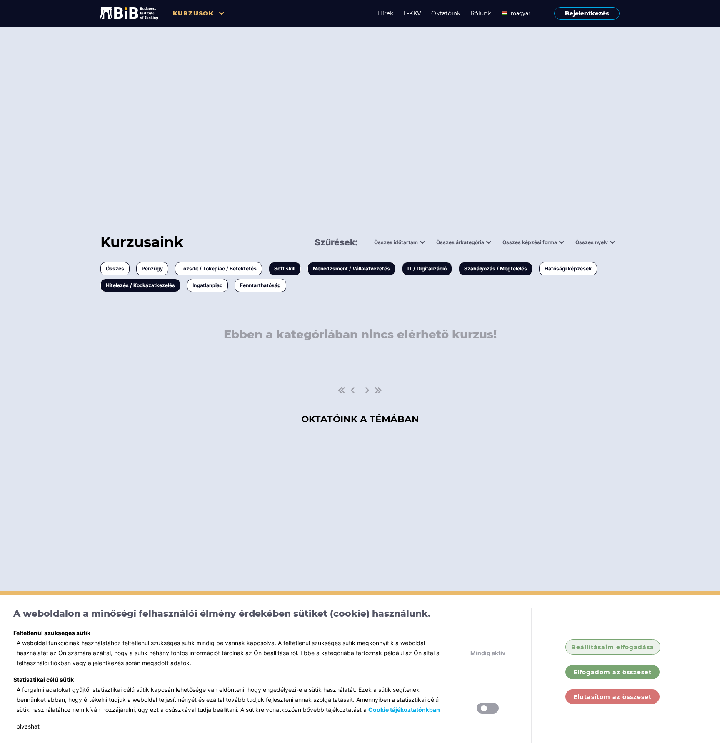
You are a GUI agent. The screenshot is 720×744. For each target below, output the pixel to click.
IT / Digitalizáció (427, 268)
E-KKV (412, 13)
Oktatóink (445, 13)
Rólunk (480, 13)
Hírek (385, 13)
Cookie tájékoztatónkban (404, 709)
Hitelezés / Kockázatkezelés (140, 285)
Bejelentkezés (587, 13)
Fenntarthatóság (260, 285)
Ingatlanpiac (207, 285)
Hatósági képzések (568, 268)
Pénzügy (152, 268)
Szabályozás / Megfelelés (495, 268)
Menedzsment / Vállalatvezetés (351, 268)
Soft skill (284, 268)
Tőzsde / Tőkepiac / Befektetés (218, 268)
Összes (115, 268)
